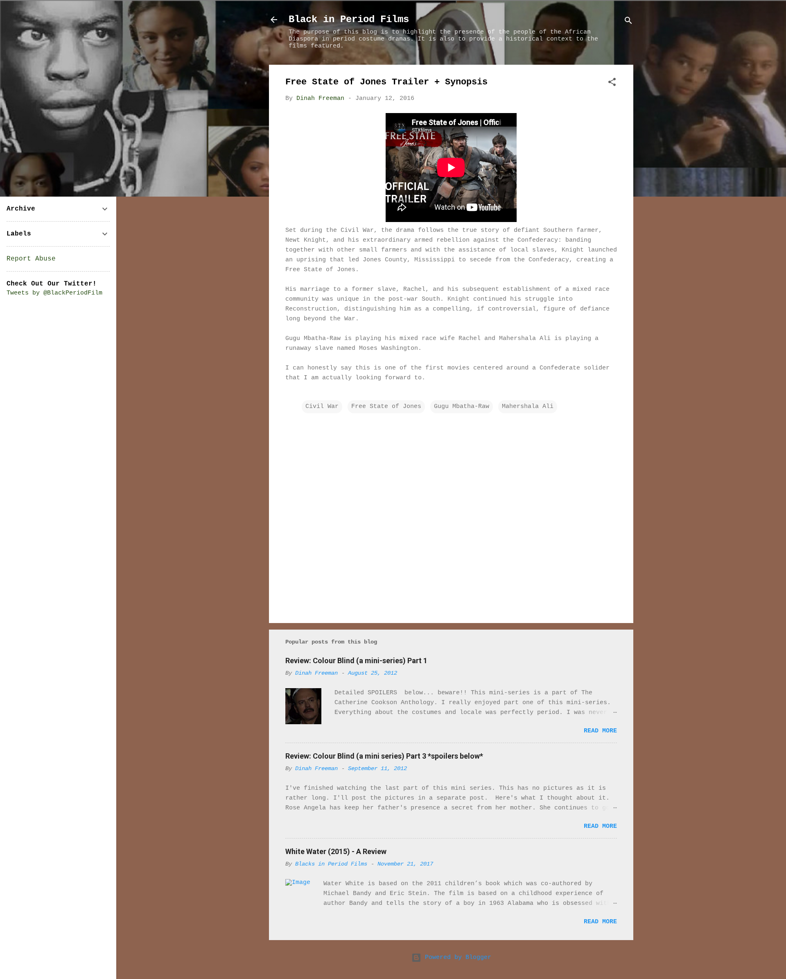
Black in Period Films (349, 19)
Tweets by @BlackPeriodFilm (54, 293)
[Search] (628, 22)
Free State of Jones (386, 406)
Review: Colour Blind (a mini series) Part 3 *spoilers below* (384, 756)
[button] (612, 84)
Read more (600, 730)
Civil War (322, 406)
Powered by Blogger (456, 957)
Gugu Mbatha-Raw (461, 406)
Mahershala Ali (527, 406)
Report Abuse (31, 259)
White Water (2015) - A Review (335, 851)
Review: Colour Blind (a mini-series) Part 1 (356, 660)
